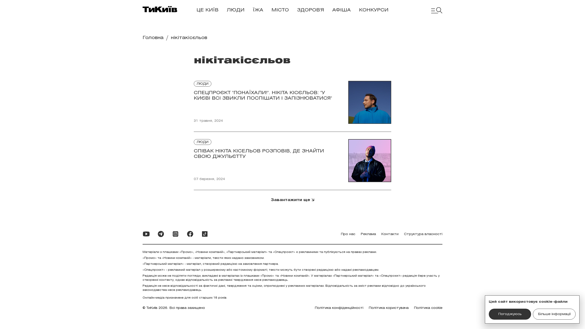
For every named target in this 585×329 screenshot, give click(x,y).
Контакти (390, 234)
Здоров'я (310, 10)
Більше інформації (554, 314)
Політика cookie (428, 308)
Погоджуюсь (510, 314)
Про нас (348, 234)
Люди (236, 10)
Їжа (258, 10)
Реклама (368, 234)
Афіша (341, 10)
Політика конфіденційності (339, 308)
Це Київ (207, 10)
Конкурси (373, 10)
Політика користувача (389, 308)
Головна (153, 38)
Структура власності (423, 234)
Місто (280, 10)
